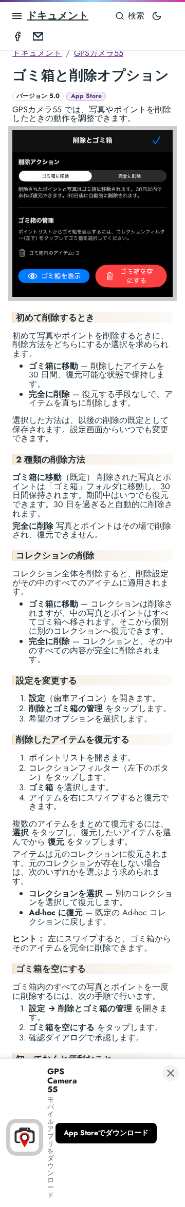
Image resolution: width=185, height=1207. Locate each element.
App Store (86, 96)
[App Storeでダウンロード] (106, 1133)
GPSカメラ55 (98, 53)
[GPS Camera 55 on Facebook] (17, 36)
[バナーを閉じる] (170, 1073)
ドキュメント (57, 15)
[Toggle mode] (156, 16)
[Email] (38, 36)
